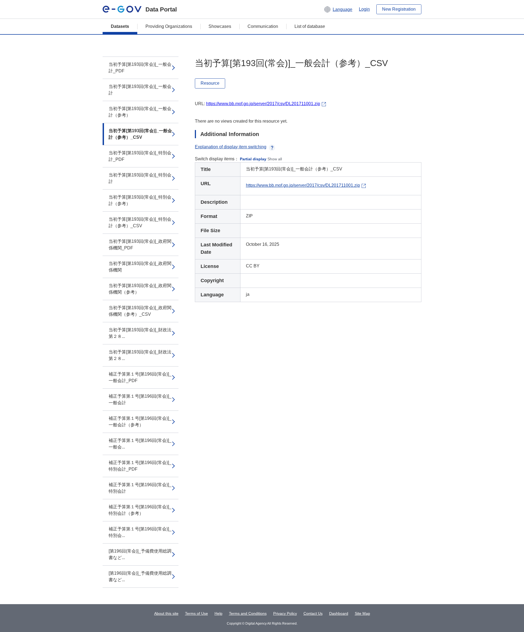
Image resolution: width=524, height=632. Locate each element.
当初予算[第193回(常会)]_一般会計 (140, 89)
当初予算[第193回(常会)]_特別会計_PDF (140, 156)
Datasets (120, 26)
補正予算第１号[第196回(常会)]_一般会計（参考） (140, 421)
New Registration (399, 9)
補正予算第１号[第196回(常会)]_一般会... (140, 443)
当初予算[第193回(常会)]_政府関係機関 (140, 266)
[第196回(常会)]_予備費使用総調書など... (140, 554)
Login (364, 9)
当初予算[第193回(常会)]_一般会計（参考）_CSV (140, 134)
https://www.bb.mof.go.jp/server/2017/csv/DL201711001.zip (263, 103)
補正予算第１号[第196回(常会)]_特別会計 (140, 488)
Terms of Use (196, 613)
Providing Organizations (168, 26)
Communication (263, 26)
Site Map (362, 613)
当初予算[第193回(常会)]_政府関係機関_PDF (140, 244)
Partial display (253, 159)
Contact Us (313, 613)
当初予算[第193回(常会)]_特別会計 (140, 178)
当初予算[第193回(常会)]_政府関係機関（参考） (140, 288)
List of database (309, 26)
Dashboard (338, 613)
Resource (210, 83)
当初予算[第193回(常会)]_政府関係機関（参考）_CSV (140, 311)
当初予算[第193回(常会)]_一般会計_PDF (140, 67)
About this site (166, 613)
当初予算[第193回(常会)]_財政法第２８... (140, 333)
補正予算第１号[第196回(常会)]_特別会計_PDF (140, 465)
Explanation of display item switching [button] (230, 146)
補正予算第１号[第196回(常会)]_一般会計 (140, 399)
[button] (338, 9)
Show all (274, 159)
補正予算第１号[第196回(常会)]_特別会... (140, 532)
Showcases (220, 26)
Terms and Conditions (248, 613)
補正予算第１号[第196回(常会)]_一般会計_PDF (140, 377)
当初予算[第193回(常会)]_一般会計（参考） (140, 111)
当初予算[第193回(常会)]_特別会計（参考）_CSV (140, 222)
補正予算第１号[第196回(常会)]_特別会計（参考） (140, 510)
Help (218, 613)
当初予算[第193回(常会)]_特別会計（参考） (140, 200)
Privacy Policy (285, 613)
